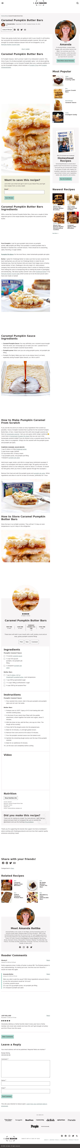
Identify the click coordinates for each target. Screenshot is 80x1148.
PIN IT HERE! (26, 49)
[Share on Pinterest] (18, 29)
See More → (55, 233)
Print (21, 642)
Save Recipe (9, 198)
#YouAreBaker (29, 822)
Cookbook (64, 1139)
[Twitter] (73, 1136)
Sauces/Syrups (69, 100)
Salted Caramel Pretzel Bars (18, 896)
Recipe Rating (5, 1053)
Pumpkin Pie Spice (7, 254)
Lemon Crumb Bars (70, 91)
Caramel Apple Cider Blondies (18, 884)
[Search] (77, 3)
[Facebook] (66, 1136)
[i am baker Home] (40, 3)
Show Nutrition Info (11, 798)
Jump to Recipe (7, 29)
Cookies (69, 204)
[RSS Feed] (77, 1136)
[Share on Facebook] (14, 29)
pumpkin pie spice (14, 458)
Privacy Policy (74, 1139)
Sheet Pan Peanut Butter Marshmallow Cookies (58, 227)
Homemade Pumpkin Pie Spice (19, 436)
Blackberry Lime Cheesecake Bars (44, 897)
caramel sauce (17, 656)
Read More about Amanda (65, 61)
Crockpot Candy (71, 114)
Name (3, 1080)
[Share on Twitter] (21, 29)
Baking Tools (54, 1139)
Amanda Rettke (11, 24)
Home (2, 15)
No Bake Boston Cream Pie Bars (43, 885)
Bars (6, 15)
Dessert (55, 204)
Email (6, 189)
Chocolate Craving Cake (70, 78)
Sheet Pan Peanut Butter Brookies (58, 208)
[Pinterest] (62, 1136)
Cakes (66, 76)
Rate (27, 642)
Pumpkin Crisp (33, 65)
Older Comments (7, 1036)
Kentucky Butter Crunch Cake (10, 44)
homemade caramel (13, 434)
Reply (48, 960)
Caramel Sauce (70, 102)
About (46, 1139)
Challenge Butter (41, 271)
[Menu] (2, 3)
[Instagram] (69, 1136)
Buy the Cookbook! (65, 179)
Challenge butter (21, 449)
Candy (66, 112)
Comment (35, 642)
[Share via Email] (25, 29)
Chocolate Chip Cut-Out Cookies (72, 208)
